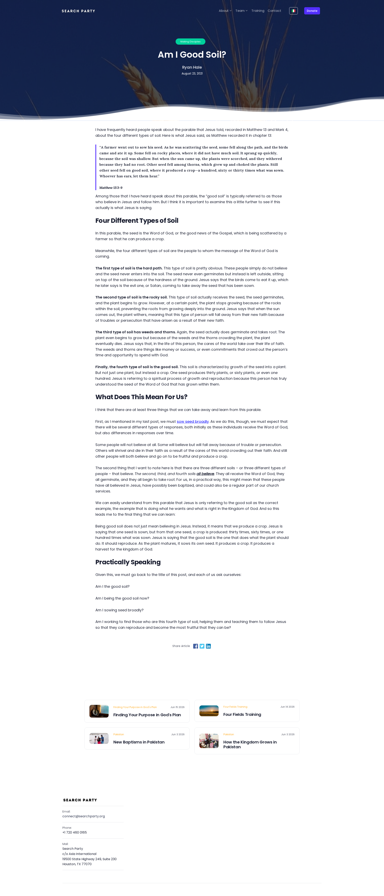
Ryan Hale (192, 67)
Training (257, 10)
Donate (312, 11)
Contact (274, 10)
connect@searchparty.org (83, 816)
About (224, 10)
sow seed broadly (193, 421)
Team (240, 10)
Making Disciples (190, 41)
